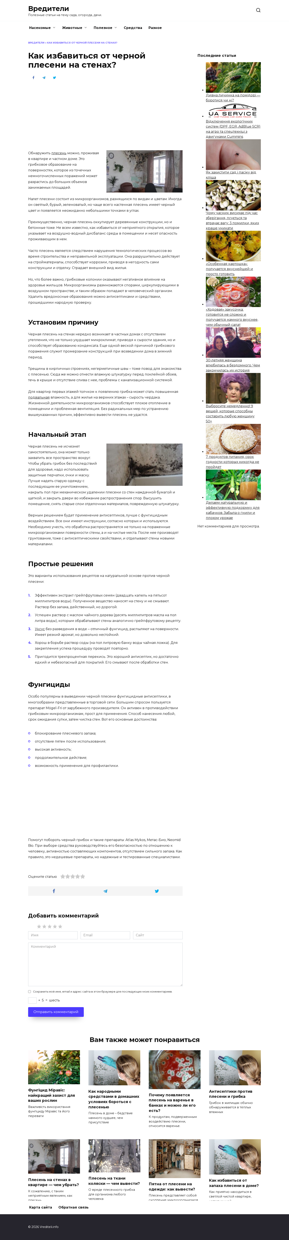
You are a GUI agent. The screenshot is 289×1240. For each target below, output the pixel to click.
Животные (72, 28)
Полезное (103, 28)
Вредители (48, 8)
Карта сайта (40, 1207)
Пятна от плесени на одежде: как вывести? (172, 1186)
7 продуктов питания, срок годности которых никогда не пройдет (232, 462)
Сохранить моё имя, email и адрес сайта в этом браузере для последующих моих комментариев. (102, 991)
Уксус (40, 629)
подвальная (39, 397)
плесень (58, 153)
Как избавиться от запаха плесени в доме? (234, 1183)
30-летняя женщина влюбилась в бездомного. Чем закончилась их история (233, 365)
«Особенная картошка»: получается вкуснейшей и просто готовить (229, 269)
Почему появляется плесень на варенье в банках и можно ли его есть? (172, 1103)
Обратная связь (73, 1207)
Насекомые (40, 28)
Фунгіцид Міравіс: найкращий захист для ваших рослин (51, 1095)
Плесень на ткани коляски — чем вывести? (114, 1181)
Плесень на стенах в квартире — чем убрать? (53, 1182)
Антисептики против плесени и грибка (230, 1094)
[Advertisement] (105, 114)
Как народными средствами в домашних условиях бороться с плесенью (113, 1099)
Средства (133, 28)
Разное (155, 28)
